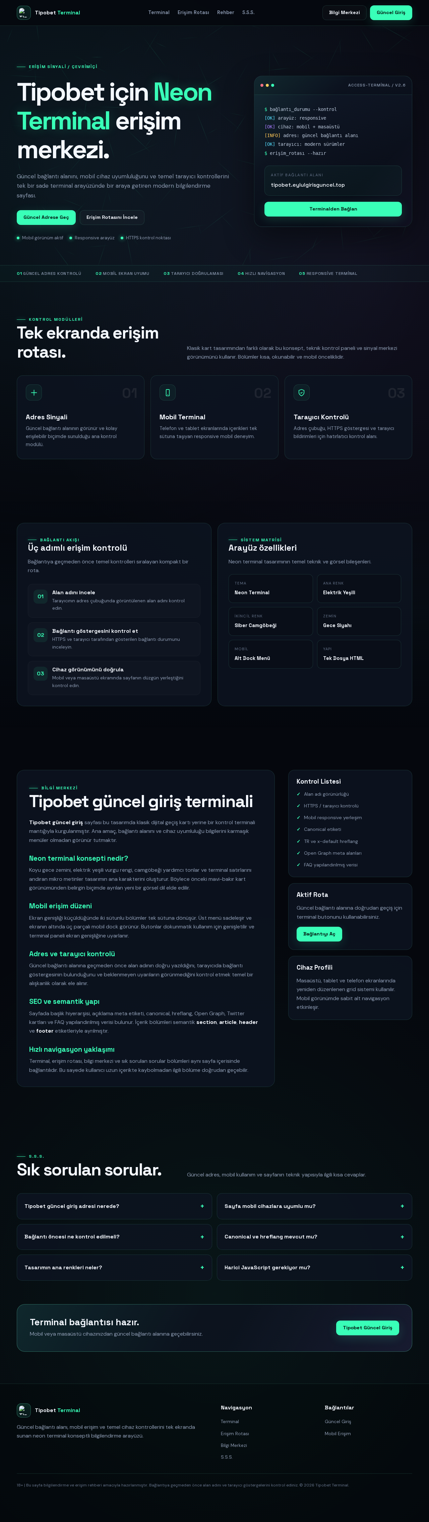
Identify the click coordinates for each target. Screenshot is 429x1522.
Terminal (159, 12)
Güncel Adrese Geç (46, 217)
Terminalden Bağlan (333, 209)
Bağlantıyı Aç (319, 934)
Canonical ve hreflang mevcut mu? (271, 1236)
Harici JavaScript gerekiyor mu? (267, 1267)
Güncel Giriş (391, 12)
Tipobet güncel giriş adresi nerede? (71, 1206)
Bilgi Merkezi (344, 12)
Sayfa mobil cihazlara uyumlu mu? (270, 1206)
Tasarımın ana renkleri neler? (63, 1267)
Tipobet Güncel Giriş (367, 1328)
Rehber (225, 12)
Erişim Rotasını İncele (112, 217)
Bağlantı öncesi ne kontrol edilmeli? (72, 1236)
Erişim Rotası (193, 12)
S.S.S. (248, 12)
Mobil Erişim (338, 1433)
